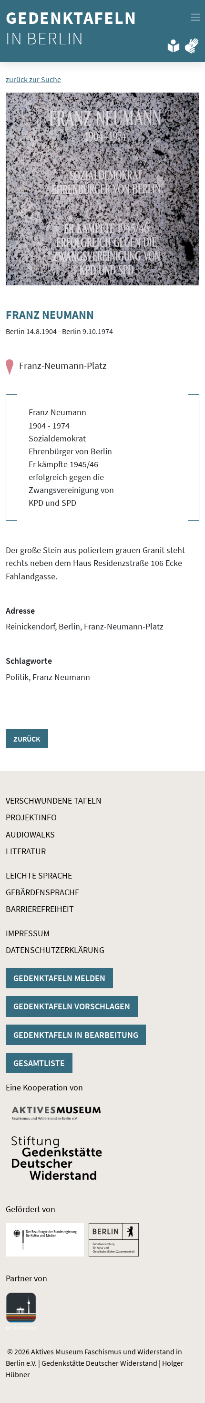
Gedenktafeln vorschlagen (71, 1006)
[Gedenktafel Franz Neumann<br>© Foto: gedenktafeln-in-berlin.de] (102, 189)
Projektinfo (31, 817)
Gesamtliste (39, 1062)
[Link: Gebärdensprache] (191, 43)
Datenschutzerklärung (55, 949)
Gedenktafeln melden (59, 978)
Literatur (26, 851)
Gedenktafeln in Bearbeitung (75, 1034)
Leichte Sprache (39, 875)
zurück (27, 738)
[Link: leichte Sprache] (173, 43)
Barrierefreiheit (40, 908)
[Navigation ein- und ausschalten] (195, 17)
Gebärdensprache (42, 892)
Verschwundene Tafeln (54, 800)
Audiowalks (30, 834)
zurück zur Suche (33, 79)
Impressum (28, 933)
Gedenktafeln (73, 28)
